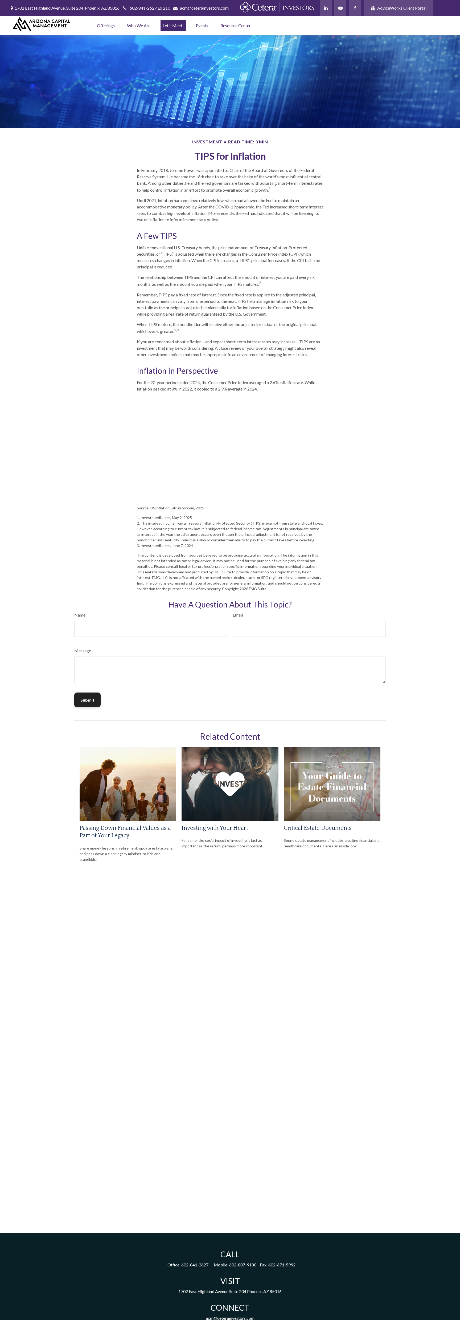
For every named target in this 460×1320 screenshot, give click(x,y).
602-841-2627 (194, 1264)
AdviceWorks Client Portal (401, 7)
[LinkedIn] (326, 8)
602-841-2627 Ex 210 (150, 7)
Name (79, 614)
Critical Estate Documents (318, 828)
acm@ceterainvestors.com (204, 7)
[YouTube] (340, 8)
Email (238, 614)
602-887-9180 (242, 1264)
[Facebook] (355, 8)
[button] (106, 25)
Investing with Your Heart (215, 828)
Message (82, 650)
